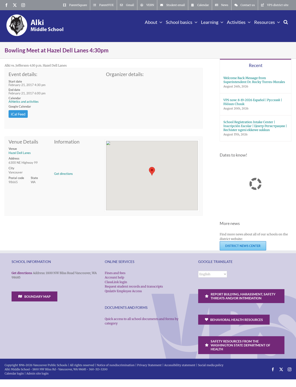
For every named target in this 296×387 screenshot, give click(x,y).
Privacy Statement (149, 365)
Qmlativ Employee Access (123, 291)
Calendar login (14, 373)
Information (67, 141)
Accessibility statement (179, 365)
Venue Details (23, 141)
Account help (114, 277)
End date (14, 90)
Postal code (16, 178)
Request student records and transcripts (134, 286)
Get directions (63, 174)
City (11, 168)
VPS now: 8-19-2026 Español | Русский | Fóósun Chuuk (252, 102)
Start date (15, 81)
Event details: (23, 74)
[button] (286, 22)
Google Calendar (20, 106)
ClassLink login (116, 282)
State (34, 178)
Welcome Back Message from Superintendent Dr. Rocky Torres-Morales (254, 80)
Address (14, 158)
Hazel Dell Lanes (20, 153)
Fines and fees (115, 273)
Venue (13, 148)
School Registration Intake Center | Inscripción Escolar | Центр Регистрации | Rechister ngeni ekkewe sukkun (255, 126)
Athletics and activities (24, 101)
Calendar (15, 98)
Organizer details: (125, 74)
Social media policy (210, 365)
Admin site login (37, 373)
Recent (255, 65)
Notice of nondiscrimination (116, 365)
